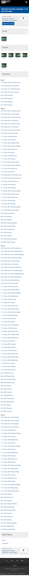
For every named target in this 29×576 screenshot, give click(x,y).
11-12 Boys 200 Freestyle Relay (10, 290)
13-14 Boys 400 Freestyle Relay (10, 472)
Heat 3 (18, 58)
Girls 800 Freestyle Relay (8, 242)
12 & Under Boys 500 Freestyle (10, 86)
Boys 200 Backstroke (7, 497)
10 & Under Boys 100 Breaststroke (11, 248)
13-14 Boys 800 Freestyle (8, 347)
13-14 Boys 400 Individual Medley (11, 191)
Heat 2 (11, 58)
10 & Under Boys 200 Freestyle (10, 420)
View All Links (8, 23)
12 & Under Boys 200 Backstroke (10, 82)
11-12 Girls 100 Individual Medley (10, 446)
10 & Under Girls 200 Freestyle (10, 427)
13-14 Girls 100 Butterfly (8, 200)
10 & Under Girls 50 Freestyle (9, 283)
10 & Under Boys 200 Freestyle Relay (12, 251)
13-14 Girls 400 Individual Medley (10, 207)
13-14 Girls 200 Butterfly (8, 481)
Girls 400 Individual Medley (9, 239)
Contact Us (3, 573)
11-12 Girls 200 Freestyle (8, 449)
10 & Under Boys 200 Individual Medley (12, 254)
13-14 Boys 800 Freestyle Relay (10, 194)
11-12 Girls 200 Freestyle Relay (10, 309)
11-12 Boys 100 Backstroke (9, 136)
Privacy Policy (21, 573)
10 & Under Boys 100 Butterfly (10, 417)
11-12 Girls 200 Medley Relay (9, 315)
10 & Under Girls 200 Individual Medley (12, 274)
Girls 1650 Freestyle (6, 105)
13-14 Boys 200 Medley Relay (9, 468)
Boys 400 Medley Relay (7, 382)
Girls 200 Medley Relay (7, 526)
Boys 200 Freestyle (6, 220)
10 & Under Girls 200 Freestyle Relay (11, 270)
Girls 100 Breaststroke (7, 229)
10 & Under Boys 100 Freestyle (10, 114)
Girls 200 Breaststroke (7, 398)
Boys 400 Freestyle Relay (8, 510)
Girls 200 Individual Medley (9, 523)
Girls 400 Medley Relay (7, 402)
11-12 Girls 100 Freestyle (8, 159)
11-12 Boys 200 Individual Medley (11, 293)
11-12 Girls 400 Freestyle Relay (10, 162)
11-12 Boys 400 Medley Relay (9, 440)
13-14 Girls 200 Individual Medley (10, 484)
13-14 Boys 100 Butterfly (8, 184)
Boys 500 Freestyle (6, 389)
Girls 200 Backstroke (7, 516)
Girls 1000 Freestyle (6, 102)
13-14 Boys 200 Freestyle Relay (10, 334)
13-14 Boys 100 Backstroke (9, 328)
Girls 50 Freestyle (6, 405)
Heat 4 (25, 58)
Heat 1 (4, 58)
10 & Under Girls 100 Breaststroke (11, 267)
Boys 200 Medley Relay (7, 507)
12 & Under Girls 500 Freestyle (10, 92)
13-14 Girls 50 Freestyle (8, 363)
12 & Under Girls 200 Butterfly (10, 325)
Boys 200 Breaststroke (7, 376)
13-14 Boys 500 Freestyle (8, 344)
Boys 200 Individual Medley (9, 504)
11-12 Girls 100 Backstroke (9, 156)
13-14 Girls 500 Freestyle (8, 366)
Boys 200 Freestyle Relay (8, 379)
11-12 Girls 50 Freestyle (8, 322)
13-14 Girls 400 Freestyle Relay (10, 491)
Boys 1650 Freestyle (7, 98)
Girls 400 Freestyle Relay (8, 529)
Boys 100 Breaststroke (7, 213)
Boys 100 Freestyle (6, 494)
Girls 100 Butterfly (6, 232)
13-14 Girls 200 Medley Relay (9, 488)
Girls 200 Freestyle (6, 236)
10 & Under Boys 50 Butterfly (9, 120)
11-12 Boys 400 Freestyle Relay (10, 143)
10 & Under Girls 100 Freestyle (10, 127)
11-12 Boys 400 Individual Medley (11, 146)
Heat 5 (4, 68)
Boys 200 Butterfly (6, 500)
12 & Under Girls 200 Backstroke (10, 89)
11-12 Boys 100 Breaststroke (9, 286)
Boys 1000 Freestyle (7, 95)
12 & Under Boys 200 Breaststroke (11, 175)
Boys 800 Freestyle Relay (8, 226)
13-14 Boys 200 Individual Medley (11, 465)
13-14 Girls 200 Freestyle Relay (10, 357)
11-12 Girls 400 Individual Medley (10, 165)
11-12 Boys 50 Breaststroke (9, 149)
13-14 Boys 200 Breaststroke (9, 331)
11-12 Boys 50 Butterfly (8, 152)
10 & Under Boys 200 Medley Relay (11, 258)
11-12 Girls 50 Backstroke (8, 318)
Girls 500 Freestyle (6, 408)
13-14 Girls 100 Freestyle (8, 475)
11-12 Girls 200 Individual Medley (10, 312)
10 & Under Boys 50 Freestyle (9, 264)
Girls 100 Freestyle (6, 513)
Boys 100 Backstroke (7, 373)
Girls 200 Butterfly (6, 520)
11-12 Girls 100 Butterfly (8, 443)
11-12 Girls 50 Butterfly (8, 172)
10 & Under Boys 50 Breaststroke (11, 117)
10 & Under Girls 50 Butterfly (9, 133)
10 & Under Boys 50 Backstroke (10, 261)
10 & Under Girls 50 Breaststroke (11, 130)
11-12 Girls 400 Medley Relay (9, 452)
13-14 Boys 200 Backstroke (9, 459)
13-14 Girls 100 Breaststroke (9, 197)
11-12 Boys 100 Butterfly (8, 430)
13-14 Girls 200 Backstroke (9, 478)
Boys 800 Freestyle (6, 392)
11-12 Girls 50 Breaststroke (9, 168)
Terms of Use (12, 573)
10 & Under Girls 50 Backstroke (10, 280)
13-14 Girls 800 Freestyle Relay (10, 210)
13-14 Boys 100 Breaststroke (9, 181)
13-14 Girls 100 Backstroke (9, 350)
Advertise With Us (5, 575)
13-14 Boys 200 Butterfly (8, 462)
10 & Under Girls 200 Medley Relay (11, 277)
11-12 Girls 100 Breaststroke (9, 306)
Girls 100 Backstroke (7, 395)
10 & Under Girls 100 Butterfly (10, 424)
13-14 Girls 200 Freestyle (8, 204)
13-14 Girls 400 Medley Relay (9, 360)
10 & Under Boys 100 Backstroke (10, 111)
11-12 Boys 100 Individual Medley (11, 433)
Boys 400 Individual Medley (9, 223)
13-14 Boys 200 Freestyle (8, 188)
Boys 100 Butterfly (6, 216)
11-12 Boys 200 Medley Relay (9, 296)
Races (4, 540)
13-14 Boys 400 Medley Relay (9, 338)
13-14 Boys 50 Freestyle (8, 341)
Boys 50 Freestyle (6, 386)
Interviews (5, 543)
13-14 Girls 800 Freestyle (8, 370)
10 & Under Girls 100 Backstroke (10, 124)
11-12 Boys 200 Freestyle (8, 436)
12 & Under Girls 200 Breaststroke (11, 178)
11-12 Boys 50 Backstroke (8, 299)
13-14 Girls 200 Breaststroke (9, 354)
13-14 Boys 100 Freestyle (8, 456)
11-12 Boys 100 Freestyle (8, 140)
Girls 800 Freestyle (6, 411)
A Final (4, 41)
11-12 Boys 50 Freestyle (8, 302)
